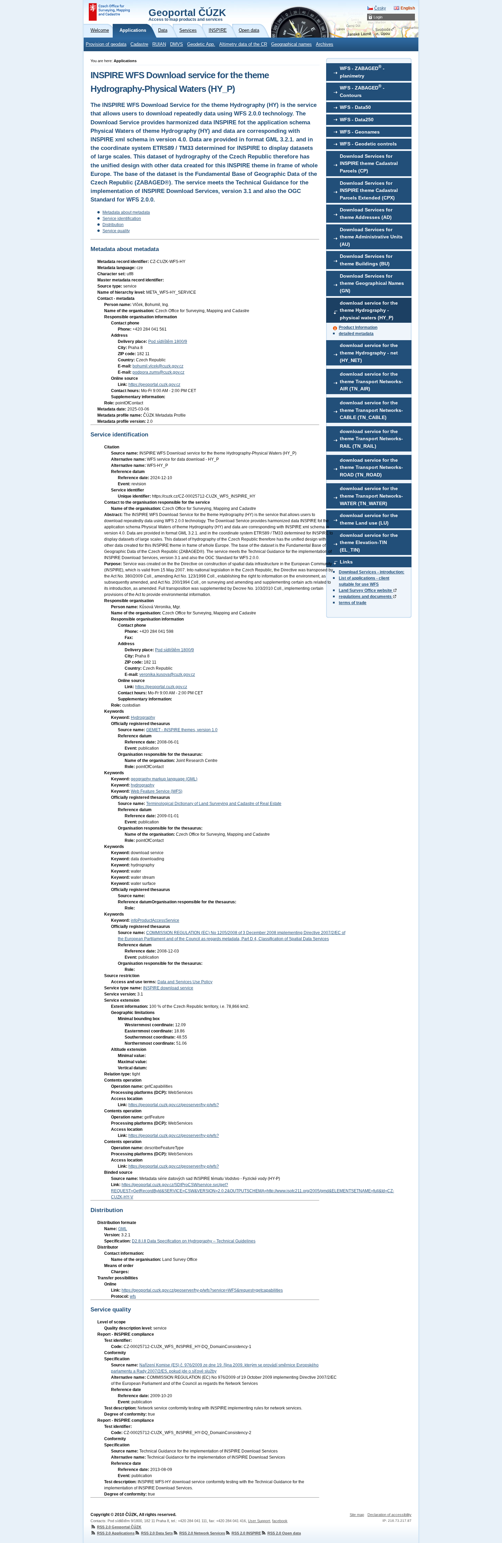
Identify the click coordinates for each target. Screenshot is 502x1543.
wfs (133, 1296)
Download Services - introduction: (371, 572)
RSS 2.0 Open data (284, 1533)
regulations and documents (366, 596)
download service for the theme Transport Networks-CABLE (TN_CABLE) (371, 410)
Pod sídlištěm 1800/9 (167, 341)
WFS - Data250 (357, 119)
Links (346, 562)
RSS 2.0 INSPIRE (246, 1533)
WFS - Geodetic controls (368, 144)
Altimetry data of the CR (243, 44)
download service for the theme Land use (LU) (369, 519)
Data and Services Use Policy (184, 981)
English (408, 8)
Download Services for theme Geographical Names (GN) (372, 283)
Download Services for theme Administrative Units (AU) (371, 237)
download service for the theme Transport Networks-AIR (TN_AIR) (371, 381)
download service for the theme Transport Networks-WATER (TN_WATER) (371, 496)
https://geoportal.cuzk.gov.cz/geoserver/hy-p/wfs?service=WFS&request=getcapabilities (202, 1290)
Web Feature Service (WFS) (156, 791)
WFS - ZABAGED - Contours (362, 91)
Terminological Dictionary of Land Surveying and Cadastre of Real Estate (213, 803)
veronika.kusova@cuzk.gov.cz (167, 674)
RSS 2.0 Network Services (202, 1533)
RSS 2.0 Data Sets (157, 1533)
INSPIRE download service (168, 988)
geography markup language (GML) (164, 779)
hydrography (142, 785)
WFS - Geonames (360, 132)
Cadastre (139, 44)
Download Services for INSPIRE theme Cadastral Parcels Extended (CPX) (369, 190)
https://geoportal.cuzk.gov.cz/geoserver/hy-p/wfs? (173, 1104)
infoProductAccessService (155, 920)
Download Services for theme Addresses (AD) (366, 213)
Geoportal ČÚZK (187, 14)
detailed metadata (356, 333)
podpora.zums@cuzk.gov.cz (158, 372)
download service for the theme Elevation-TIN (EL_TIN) (369, 542)
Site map (357, 1515)
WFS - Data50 (355, 107)
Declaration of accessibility (389, 1515)
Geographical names (291, 44)
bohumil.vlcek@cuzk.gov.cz (158, 366)
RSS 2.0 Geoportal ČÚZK (119, 1527)
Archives (324, 44)
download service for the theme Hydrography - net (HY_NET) (369, 353)
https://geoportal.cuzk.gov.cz (154, 384)
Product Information (358, 327)
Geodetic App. (201, 44)
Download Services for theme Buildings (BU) (366, 259)
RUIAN (159, 44)
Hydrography (143, 717)
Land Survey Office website (366, 590)
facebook (280, 1521)
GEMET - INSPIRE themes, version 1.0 (182, 729)
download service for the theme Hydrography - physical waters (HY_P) (369, 310)
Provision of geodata (106, 44)
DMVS (176, 44)
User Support (259, 1521)
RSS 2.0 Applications (116, 1533)
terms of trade (352, 602)
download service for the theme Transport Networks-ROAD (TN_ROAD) (371, 467)
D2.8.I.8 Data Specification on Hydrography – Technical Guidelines (193, 1241)
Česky (380, 8)
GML (122, 1228)
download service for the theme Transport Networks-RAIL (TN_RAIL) (371, 439)
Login (378, 17)
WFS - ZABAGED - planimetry (362, 71)
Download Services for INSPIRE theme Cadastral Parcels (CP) (369, 163)
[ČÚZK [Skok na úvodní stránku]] (109, 12)
